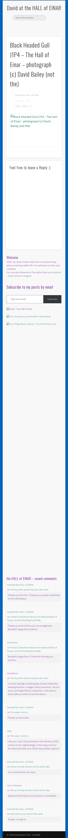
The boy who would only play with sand (29, 589)
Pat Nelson (12, 642)
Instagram (27, 275)
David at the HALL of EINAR (34, 8)
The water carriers (19, 712)
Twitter (37, 26)
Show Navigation (53, 29)
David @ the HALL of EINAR (27, 95)
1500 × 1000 (20, 106)
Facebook (30, 26)
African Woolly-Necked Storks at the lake (30, 766)
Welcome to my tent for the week (26, 813)
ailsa (9, 731)
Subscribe (52, 299)
